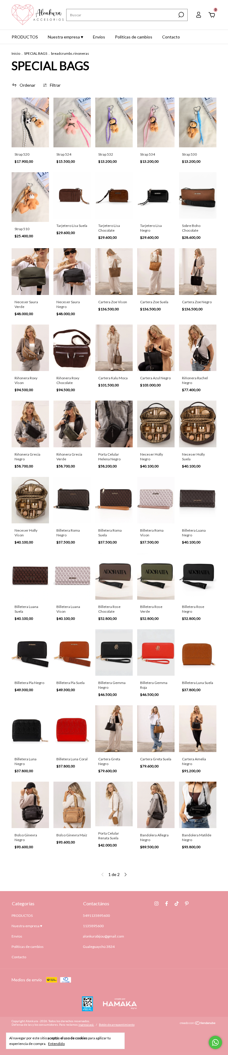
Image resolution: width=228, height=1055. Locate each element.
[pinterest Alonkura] (186, 903)
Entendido (56, 1043)
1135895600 (93, 926)
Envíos (99, 36)
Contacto (171, 36)
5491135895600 (96, 915)
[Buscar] (180, 15)
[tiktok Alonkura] (176, 903)
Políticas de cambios (133, 36)
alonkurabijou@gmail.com (103, 936)
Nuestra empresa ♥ (65, 36)
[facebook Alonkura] (166, 903)
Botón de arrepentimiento (116, 1024)
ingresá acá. (86, 1024)
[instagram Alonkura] (156, 903)
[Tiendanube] (197, 1023)
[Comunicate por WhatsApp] (215, 1042)
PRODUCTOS (25, 36)
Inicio (16, 53)
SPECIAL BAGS (35, 53)
